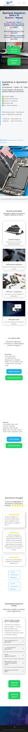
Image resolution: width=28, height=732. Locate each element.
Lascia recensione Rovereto (14, 574)
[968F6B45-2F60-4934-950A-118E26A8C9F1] (14, 195)
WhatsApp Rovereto (14, 50)
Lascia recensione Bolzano (14, 586)
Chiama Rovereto (14, 371)
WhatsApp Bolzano (14, 62)
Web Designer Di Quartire (18, 730)
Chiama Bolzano (14, 439)
